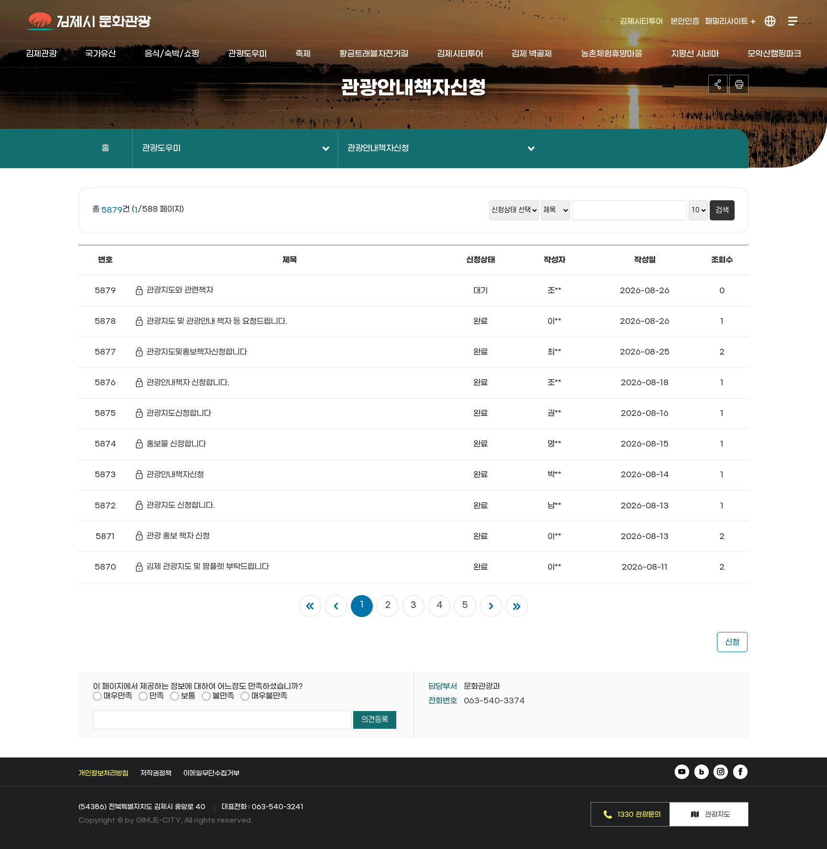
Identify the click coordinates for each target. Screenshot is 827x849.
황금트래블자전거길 (373, 54)
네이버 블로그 (701, 772)
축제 (303, 54)
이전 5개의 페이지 (336, 606)
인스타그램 (721, 772)
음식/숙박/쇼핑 (172, 54)
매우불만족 (269, 695)
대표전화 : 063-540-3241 (262, 807)
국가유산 (100, 54)
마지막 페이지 (517, 606)
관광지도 (717, 815)
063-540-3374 (494, 700)
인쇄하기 (739, 84)
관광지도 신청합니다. (180, 505)
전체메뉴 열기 (792, 21)
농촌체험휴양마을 (611, 54)
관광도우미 (247, 54)
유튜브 (682, 772)
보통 (188, 695)
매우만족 (117, 695)
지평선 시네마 (695, 54)
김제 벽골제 (532, 54)
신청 (732, 642)
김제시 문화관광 (89, 21)
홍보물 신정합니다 (176, 443)
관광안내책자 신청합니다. (187, 382)
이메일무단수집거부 (211, 773)
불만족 (223, 695)
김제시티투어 (641, 21)
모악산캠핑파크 (774, 54)
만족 (156, 695)
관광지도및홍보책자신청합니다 (196, 351)
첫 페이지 (310, 606)
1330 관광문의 (638, 815)
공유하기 (717, 84)
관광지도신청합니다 (178, 413)
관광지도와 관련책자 (179, 290)
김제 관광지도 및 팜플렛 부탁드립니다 (207, 566)
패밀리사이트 (727, 21)
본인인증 (685, 21)
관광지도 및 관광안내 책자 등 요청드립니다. (216, 321)
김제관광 (41, 54)
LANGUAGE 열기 (770, 21)
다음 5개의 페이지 (491, 606)
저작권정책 (155, 773)
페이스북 (740, 772)
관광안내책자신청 (378, 148)
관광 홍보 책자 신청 (178, 535)
